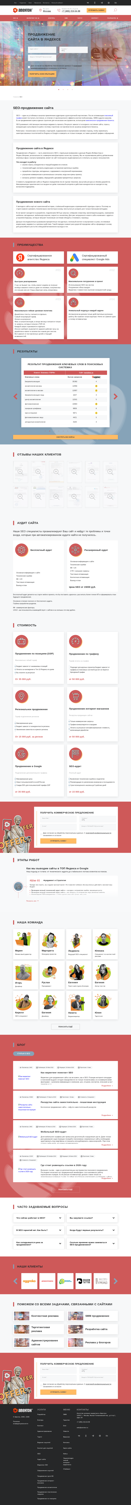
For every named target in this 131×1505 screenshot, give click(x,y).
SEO (14, 18)
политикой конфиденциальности (98, 833)
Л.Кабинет (66, 1469)
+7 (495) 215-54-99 (83, 1422)
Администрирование (44, 1431)
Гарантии (23, 3)
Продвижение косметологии (47, 1487)
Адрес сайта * (34, 49)
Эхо (15, 3)
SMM (66, 18)
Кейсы (65, 1453)
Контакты (46, 3)
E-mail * (44, 826)
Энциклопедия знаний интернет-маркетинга (68, 1461)
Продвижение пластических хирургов (47, 1493)
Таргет (79, 18)
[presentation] (15, 57)
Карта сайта (67, 1448)
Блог (30, 3)
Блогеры (51, 18)
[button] (58, 89)
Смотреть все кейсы (65, 437)
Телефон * (64, 49)
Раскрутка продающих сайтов (80, 715)
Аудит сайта (41, 1459)
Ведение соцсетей (43, 1442)
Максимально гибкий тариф (26, 660)
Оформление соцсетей (45, 1470)
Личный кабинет (57, 3)
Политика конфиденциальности (20, 1422)
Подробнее (106, 1086)
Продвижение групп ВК (45, 1476)
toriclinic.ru (88, 373)
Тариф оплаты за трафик (79, 661)
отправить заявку (96, 10)
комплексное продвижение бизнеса (100, 120)
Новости (66, 1431)
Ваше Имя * (45, 818)
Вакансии (37, 3)
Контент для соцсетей (45, 1448)
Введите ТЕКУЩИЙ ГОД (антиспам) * (93, 826)
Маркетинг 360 (32, 18)
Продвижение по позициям (46, 1498)
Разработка (111, 18)
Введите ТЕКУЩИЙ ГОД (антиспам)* (41, 57)
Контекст (94, 18)
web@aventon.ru (82, 1427)
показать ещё (65, 1027)
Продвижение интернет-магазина (45, 1482)
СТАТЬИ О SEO (23, 1053)
